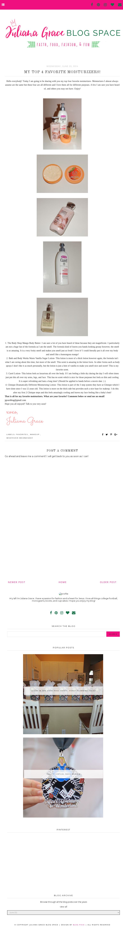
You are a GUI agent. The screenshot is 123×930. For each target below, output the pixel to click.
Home (63, 582)
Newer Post (16, 582)
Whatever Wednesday (19, 438)
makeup (35, 434)
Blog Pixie (79, 925)
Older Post (108, 582)
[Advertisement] (62, 553)
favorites (22, 434)
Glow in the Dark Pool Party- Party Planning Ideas (64, 691)
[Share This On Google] (116, 434)
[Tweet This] (107, 434)
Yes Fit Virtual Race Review (63, 774)
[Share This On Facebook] (103, 434)
